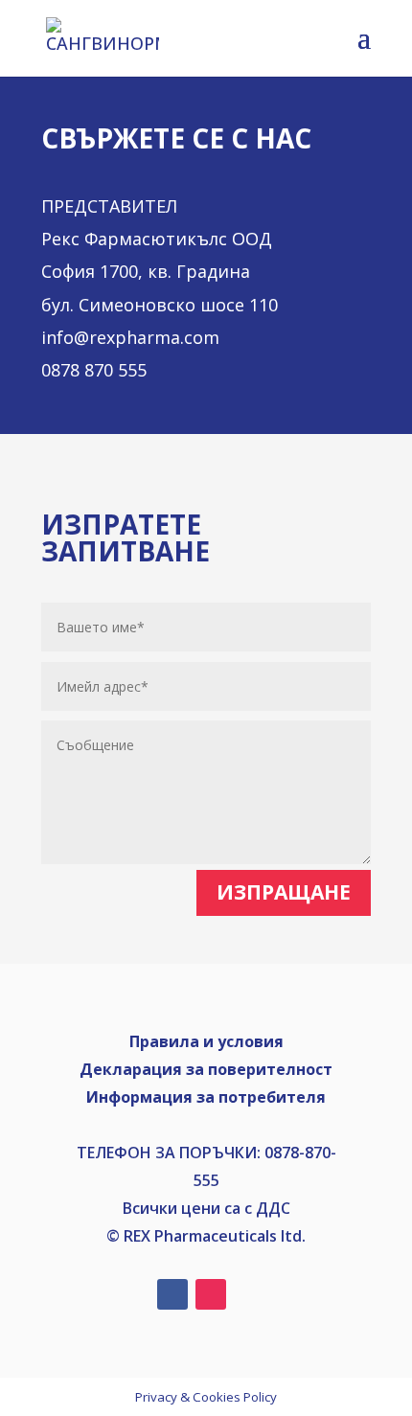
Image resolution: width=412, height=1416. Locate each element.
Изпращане (284, 892)
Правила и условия (206, 1041)
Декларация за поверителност (206, 1069)
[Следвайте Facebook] (172, 1294)
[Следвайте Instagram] (210, 1294)
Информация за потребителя (206, 1097)
